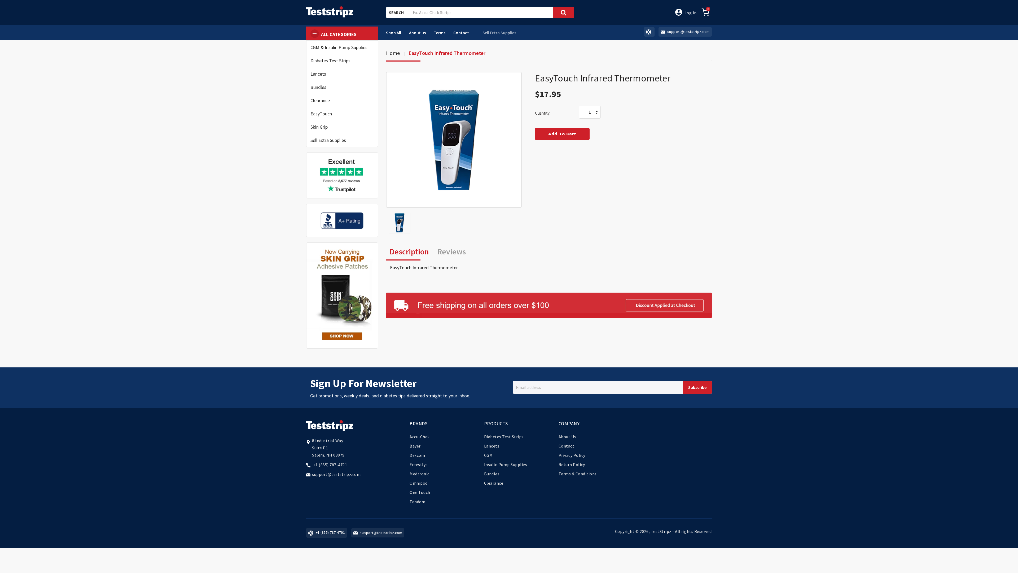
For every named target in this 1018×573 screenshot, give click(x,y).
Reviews (451, 251)
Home (393, 53)
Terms (439, 32)
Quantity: (542, 113)
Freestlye (419, 464)
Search (396, 12)
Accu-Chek (420, 436)
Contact (461, 32)
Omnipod (419, 483)
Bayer (415, 446)
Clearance (320, 100)
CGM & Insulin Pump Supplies (338, 47)
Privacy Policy (572, 455)
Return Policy (572, 464)
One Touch (420, 492)
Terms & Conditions (578, 473)
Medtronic (419, 473)
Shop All (393, 32)
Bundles (318, 87)
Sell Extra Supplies (328, 140)
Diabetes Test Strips (330, 61)
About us (417, 32)
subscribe (697, 387)
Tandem (417, 501)
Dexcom (417, 455)
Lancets (318, 74)
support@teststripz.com (336, 474)
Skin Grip (319, 127)
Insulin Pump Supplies (505, 464)
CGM (488, 455)
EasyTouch (321, 114)
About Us (567, 436)
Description (409, 251)
